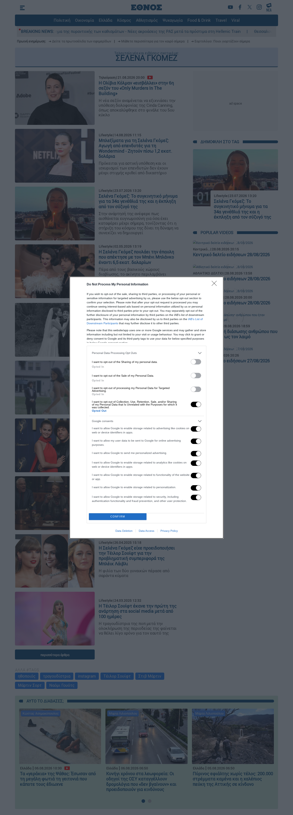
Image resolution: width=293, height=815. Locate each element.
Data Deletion (124, 530)
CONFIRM (117, 516)
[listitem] (146, 353)
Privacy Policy (169, 530)
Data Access (146, 530)
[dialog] (146, 407)
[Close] (215, 284)
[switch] (196, 361)
